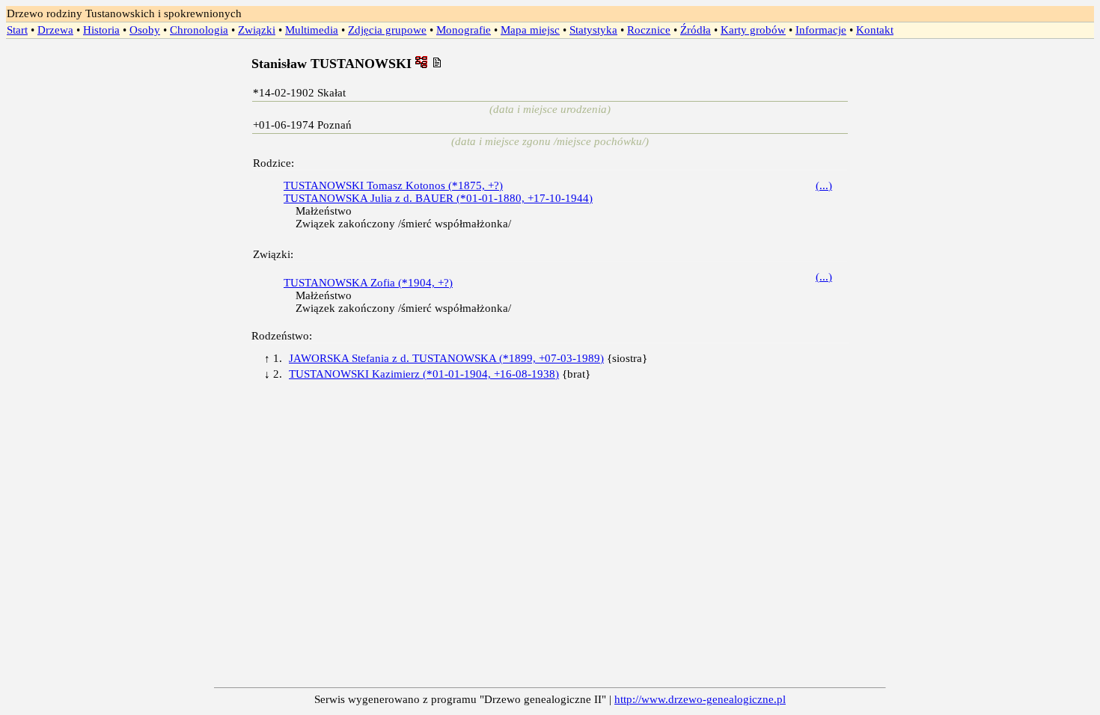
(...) (824, 185)
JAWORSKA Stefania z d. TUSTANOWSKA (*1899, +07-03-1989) (446, 358)
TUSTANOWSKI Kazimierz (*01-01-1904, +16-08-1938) (424, 374)
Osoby (144, 30)
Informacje (820, 30)
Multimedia (311, 30)
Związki (256, 30)
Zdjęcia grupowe (387, 30)
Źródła (695, 30)
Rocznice (648, 30)
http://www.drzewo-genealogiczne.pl (700, 699)
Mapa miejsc (530, 30)
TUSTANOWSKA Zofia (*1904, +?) (368, 283)
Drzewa (55, 30)
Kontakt (874, 30)
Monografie (463, 30)
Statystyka (593, 30)
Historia (101, 30)
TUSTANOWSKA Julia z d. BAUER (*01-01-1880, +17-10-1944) (438, 198)
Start (17, 30)
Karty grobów (753, 30)
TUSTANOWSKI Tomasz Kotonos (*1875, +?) (393, 185)
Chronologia (199, 30)
